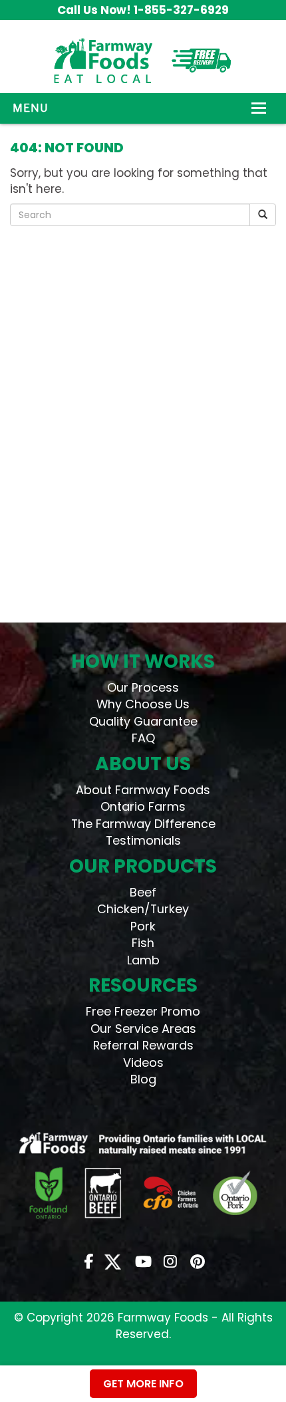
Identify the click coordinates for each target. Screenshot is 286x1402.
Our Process (143, 687)
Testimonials (143, 840)
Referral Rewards (143, 1045)
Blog (143, 1079)
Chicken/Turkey (143, 909)
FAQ (143, 738)
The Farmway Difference (143, 823)
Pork (143, 926)
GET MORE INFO (143, 1383)
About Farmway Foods (143, 789)
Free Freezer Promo (143, 1011)
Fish (143, 942)
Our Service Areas (143, 1028)
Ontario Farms (143, 806)
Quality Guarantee (143, 721)
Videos (143, 1062)
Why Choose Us (143, 704)
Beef (143, 892)
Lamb (143, 960)
